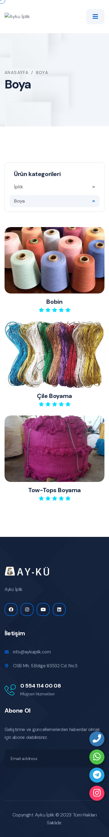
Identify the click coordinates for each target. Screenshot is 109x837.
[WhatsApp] (96, 757)
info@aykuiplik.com (32, 652)
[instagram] (96, 793)
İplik (18, 187)
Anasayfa (16, 72)
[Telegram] (96, 775)
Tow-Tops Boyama (54, 490)
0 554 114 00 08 (40, 685)
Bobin (54, 302)
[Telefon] (96, 738)
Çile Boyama (54, 396)
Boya (19, 201)
